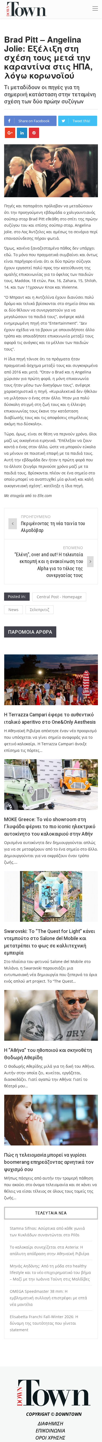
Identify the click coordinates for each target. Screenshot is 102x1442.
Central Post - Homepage (59, 596)
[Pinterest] (34, 133)
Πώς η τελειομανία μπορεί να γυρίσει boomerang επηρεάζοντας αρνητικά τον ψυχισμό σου (49, 1162)
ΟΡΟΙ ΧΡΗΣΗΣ (50, 1437)
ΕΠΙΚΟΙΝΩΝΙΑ (50, 1430)
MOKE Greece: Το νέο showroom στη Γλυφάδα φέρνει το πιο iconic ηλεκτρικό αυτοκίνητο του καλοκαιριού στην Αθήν (49, 827)
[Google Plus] (10, 133)
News (13, 609)
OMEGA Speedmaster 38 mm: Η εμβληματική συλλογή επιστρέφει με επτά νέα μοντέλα (48, 1298)
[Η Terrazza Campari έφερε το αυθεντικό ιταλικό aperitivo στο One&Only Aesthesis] (51, 679)
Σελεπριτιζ (39, 609)
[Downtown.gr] (26, 8)
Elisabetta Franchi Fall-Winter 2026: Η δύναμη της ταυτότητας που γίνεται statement (44, 1323)
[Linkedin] (22, 133)
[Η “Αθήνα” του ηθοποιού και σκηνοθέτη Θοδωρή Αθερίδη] (51, 1015)
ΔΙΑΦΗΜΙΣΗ (50, 1423)
